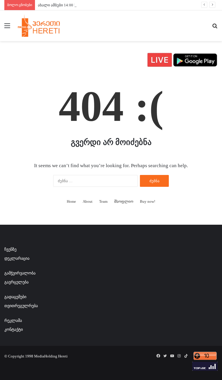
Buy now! (147, 201)
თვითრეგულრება (21, 306)
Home (71, 201)
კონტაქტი (13, 329)
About (87, 201)
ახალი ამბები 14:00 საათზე (62, 5)
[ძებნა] (215, 27)
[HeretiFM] (45, 25)
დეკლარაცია (16, 258)
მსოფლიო (123, 201)
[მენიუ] (7, 27)
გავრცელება (16, 282)
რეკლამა (13, 320)
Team (103, 201)
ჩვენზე (10, 249)
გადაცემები (15, 297)
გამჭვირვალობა (20, 273)
